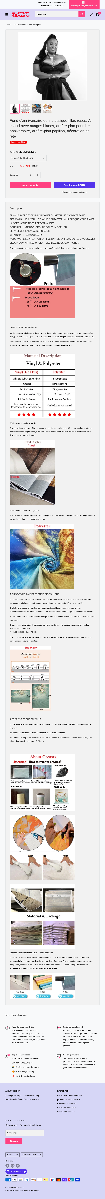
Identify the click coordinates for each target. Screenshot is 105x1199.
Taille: (23, 152)
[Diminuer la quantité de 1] (23, 175)
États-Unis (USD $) (29, 1154)
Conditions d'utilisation (67, 1103)
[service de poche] (42, 253)
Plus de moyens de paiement (74, 192)
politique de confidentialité (68, 1099)
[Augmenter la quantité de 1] (37, 175)
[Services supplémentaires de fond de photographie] (42, 973)
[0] (97, 14)
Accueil (8, 25)
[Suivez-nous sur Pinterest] (18, 1166)
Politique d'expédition (66, 1107)
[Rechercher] (81, 14)
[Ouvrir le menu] (6, 14)
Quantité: (14, 175)
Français (10, 1154)
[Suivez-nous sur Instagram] (12, 1166)
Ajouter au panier (30, 185)
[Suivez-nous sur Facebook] (7, 1166)
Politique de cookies (66, 1112)
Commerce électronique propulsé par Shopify (22, 1191)
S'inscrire (14, 1141)
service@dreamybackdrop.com (84, 6)
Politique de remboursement (69, 1095)
